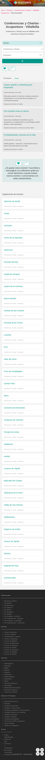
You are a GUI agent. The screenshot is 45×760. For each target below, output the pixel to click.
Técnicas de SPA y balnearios (14, 721)
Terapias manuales (10, 714)
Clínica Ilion (18, 116)
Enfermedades (9, 677)
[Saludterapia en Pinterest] (42, 754)
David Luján (18, 140)
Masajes (7, 703)
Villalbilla (36, 10)
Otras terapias (9, 723)
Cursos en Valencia (11, 645)
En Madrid (7, 603)
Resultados (7, 78)
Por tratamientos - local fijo (13, 618)
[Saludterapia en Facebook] (38, 750)
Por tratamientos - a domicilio (14, 623)
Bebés (6, 668)
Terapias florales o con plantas (14, 712)
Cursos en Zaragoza (11, 650)
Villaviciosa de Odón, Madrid (26, 127)
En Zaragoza (8, 612)
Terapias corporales (11, 706)
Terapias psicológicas (11, 719)
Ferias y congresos (11, 639)
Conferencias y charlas (12, 636)
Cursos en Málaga (10, 652)
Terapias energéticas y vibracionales (16, 710)
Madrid (21, 104)
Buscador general (10, 601)
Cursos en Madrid (10, 641)
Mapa (17, 78)
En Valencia (8, 607)
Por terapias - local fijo (12, 616)
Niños (6, 681)
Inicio (3, 10)
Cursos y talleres (10, 634)
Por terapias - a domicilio (13, 620)
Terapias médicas (10, 717)
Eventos (9, 10)
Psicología (7, 685)
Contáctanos (8, 754)
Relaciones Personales (12, 687)
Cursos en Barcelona (11, 643)
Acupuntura (5, 13)
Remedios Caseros (11, 690)
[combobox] (22, 43)
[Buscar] (22, 61)
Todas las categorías (11, 725)
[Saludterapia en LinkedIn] (38, 754)
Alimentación (8, 663)
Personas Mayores (10, 683)
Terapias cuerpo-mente (12, 708)
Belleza (6, 670)
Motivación (8, 679)
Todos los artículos (10, 692)
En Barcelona (9, 605)
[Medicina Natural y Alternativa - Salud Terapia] (22, 3)
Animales (7, 666)
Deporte (7, 672)
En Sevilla (7, 610)
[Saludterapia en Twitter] (42, 750)
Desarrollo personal (11, 701)
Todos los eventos (10, 632)
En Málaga (8, 614)
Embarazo (7, 674)
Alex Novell (18, 92)
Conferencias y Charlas (23, 10)
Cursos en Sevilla (10, 647)
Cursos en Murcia (10, 654)
